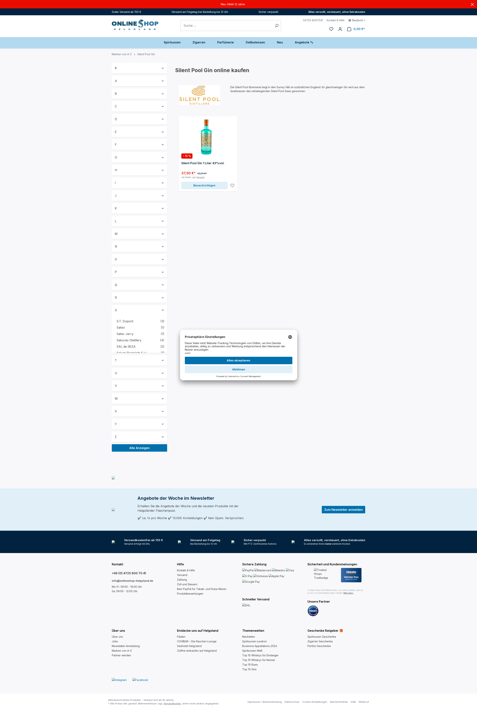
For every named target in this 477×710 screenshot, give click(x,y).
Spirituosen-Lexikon (254, 641)
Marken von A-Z (122, 650)
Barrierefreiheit (339, 701)
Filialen (181, 636)
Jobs (115, 641)
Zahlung (182, 579)
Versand (200, 177)
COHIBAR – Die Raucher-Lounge (197, 641)
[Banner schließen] (472, 4)
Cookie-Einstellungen (314, 701)
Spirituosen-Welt (252, 650)
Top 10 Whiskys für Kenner (258, 660)
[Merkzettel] (331, 29)
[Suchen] (276, 25)
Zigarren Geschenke (320, 641)
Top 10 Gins (249, 669)
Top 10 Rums (250, 664)
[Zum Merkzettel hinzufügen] (232, 185)
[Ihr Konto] (340, 29)
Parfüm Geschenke (319, 646)
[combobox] (226, 25)
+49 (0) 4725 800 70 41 (129, 573)
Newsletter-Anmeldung (126, 646)
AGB (353, 701)
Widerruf (364, 701)
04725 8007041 (313, 20)
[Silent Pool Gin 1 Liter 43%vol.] (208, 137)
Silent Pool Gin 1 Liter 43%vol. (202, 163)
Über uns (117, 636)
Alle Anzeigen (139, 448)
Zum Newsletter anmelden (343, 509)
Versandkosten (172, 703)
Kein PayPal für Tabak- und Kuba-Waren (201, 589)
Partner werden (121, 655)
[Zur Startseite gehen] (135, 24)
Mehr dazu (348, 593)
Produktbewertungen (190, 593)
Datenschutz (292, 701)
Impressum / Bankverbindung (265, 701)
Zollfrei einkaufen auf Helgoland (197, 650)
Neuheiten (248, 636)
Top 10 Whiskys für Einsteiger (260, 655)
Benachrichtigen (204, 185)
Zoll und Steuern (187, 584)
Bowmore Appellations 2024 (259, 646)
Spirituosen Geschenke (321, 636)
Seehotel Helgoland (189, 646)
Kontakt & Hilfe (336, 20)
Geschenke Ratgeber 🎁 (325, 630)
